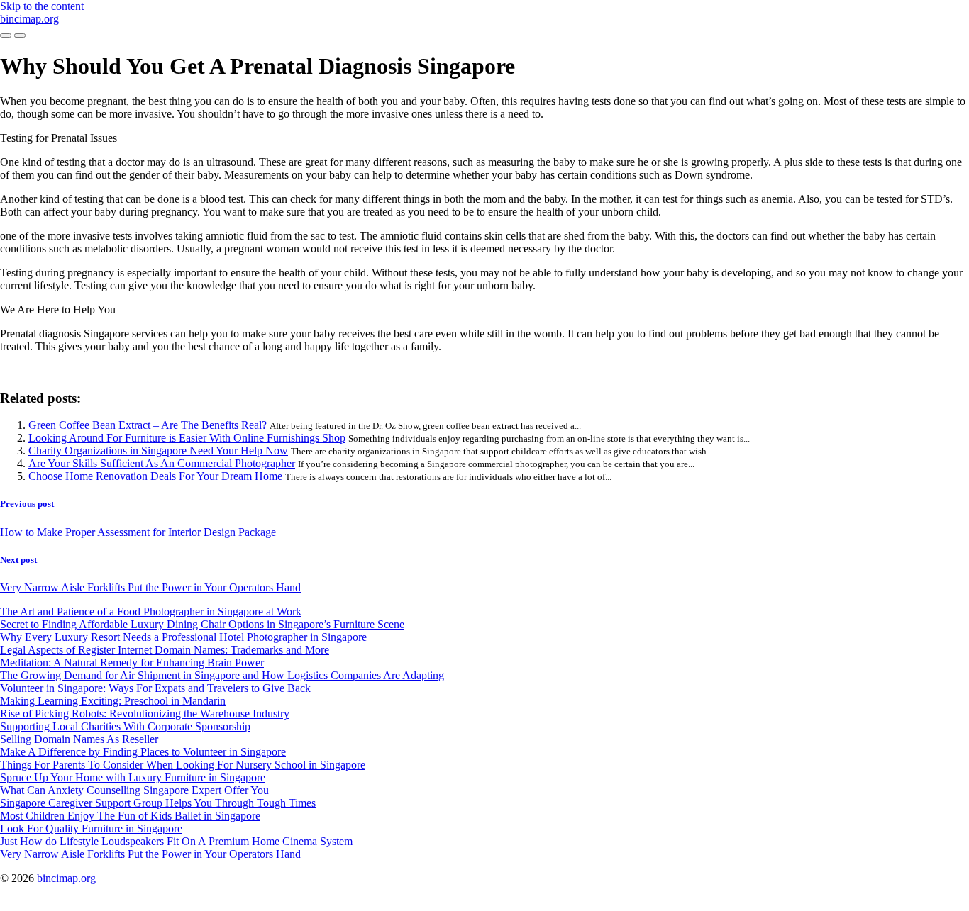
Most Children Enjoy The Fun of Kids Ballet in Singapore (130, 816)
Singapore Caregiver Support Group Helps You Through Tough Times (158, 803)
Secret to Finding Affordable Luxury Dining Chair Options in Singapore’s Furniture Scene (202, 624)
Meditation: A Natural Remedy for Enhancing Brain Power (132, 662)
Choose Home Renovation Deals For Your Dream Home (155, 476)
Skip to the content (42, 6)
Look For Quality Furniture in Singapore (91, 828)
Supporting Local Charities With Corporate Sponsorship (125, 726)
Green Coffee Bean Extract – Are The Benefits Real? (147, 425)
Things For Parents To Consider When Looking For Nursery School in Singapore (182, 765)
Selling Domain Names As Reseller (79, 739)
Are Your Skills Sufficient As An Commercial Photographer (161, 463)
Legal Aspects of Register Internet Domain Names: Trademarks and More (164, 650)
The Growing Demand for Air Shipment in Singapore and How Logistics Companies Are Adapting (222, 675)
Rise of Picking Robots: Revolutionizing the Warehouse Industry (144, 714)
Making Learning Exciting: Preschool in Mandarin (113, 701)
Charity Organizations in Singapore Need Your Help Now (158, 451)
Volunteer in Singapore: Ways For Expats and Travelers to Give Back (155, 688)
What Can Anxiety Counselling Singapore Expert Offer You (134, 790)
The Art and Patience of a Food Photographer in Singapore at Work (150, 611)
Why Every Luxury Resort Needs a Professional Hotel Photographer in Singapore (183, 637)
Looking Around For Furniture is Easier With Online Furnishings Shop (186, 438)
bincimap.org (29, 19)
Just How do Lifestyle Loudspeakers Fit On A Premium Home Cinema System (176, 841)
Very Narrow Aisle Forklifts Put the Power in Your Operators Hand (150, 854)
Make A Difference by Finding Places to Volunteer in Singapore (143, 752)
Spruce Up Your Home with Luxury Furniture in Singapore (132, 777)
